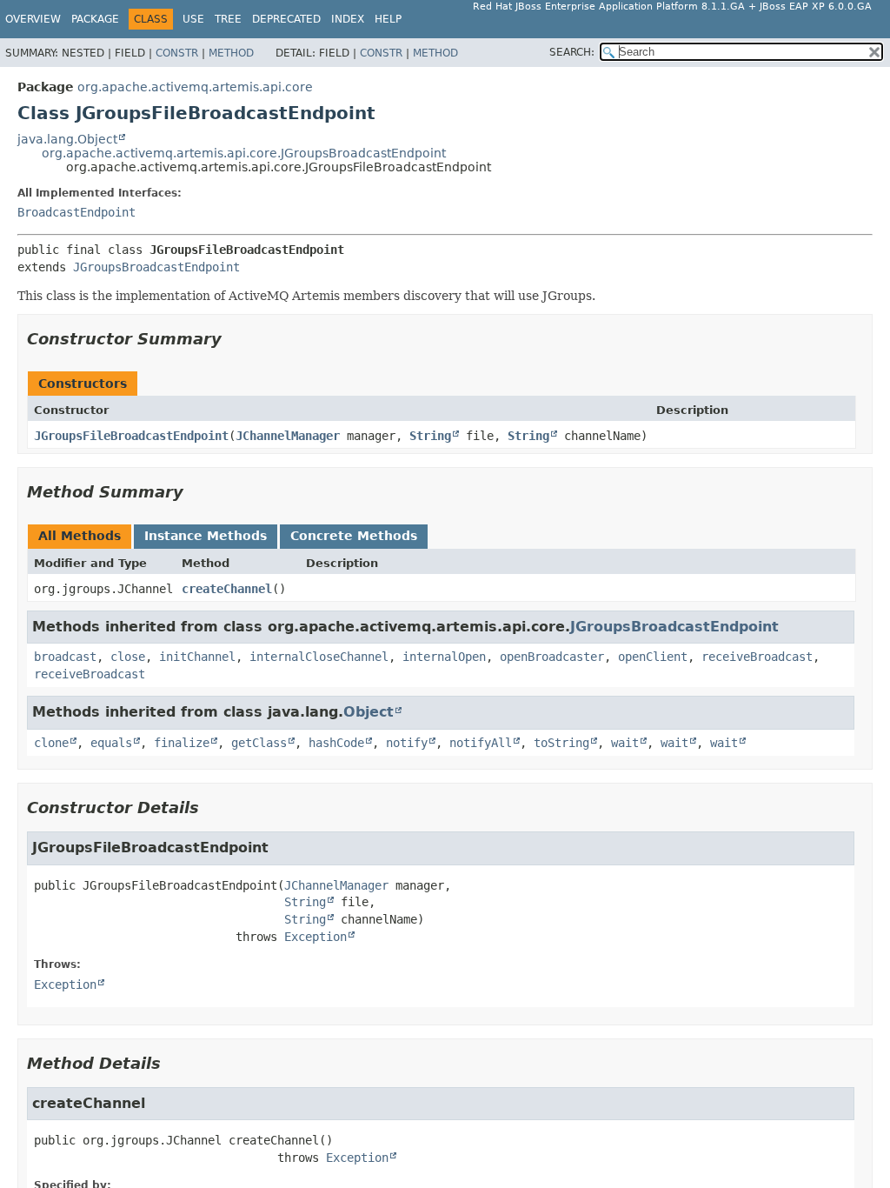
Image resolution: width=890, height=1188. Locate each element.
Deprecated (286, 19)
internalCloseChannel (319, 657)
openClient (652, 657)
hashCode (336, 743)
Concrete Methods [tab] (353, 536)
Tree (228, 19)
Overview (33, 19)
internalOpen (444, 657)
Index (347, 19)
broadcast (65, 657)
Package (95, 19)
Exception (315, 937)
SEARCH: (571, 52)
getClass (259, 743)
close (127, 657)
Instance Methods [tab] (205, 536)
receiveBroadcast (757, 657)
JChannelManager (288, 436)
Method (231, 53)
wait (625, 743)
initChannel (197, 657)
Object (368, 712)
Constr (177, 53)
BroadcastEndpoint (76, 212)
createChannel (227, 589)
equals (111, 743)
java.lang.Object (67, 139)
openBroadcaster (552, 657)
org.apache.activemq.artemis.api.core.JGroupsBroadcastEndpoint (244, 153)
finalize (181, 743)
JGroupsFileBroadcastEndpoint (131, 436)
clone (51, 743)
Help (388, 19)
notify (407, 743)
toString (561, 743)
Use (193, 19)
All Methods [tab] (79, 536)
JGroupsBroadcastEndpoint (156, 267)
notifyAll (480, 743)
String (430, 436)
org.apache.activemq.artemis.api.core (195, 87)
